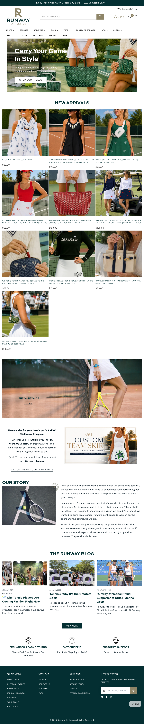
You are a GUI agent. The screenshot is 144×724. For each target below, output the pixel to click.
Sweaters (38, 30)
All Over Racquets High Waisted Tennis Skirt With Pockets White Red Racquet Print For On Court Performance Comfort (25, 221)
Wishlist (11, 698)
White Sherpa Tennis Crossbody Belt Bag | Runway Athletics (116, 161)
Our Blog (43, 689)
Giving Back (13, 689)
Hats (103, 30)
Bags (53, 30)
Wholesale (13, 702)
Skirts (9, 30)
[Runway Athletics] (18, 16)
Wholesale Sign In (127, 9)
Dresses (24, 30)
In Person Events (16, 684)
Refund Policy (77, 684)
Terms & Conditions (80, 693)
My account (13, 680)
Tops (66, 30)
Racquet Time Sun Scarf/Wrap (17, 160)
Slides (116, 30)
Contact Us (44, 684)
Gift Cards (12, 707)
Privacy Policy (77, 680)
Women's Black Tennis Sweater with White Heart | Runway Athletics (71, 282)
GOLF (24, 36)
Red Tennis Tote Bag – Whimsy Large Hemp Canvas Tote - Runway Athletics (70, 221)
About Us (43, 680)
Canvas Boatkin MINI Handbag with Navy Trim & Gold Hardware (118, 282)
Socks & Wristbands (85, 30)
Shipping (74, 689)
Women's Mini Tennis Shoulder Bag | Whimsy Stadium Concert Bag (24, 342)
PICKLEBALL (38, 36)
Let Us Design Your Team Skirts (32, 469)
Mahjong (53, 36)
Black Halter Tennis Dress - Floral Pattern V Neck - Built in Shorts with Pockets (71, 161)
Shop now (28, 403)
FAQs (41, 693)
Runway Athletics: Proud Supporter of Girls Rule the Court (115, 598)
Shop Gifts (26, 75)
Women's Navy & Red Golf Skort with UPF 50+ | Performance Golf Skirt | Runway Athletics (118, 221)
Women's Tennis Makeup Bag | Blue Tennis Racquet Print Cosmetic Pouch (23, 282)
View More (72, 626)
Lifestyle (10, 36)
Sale (65, 36)
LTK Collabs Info (16, 693)
